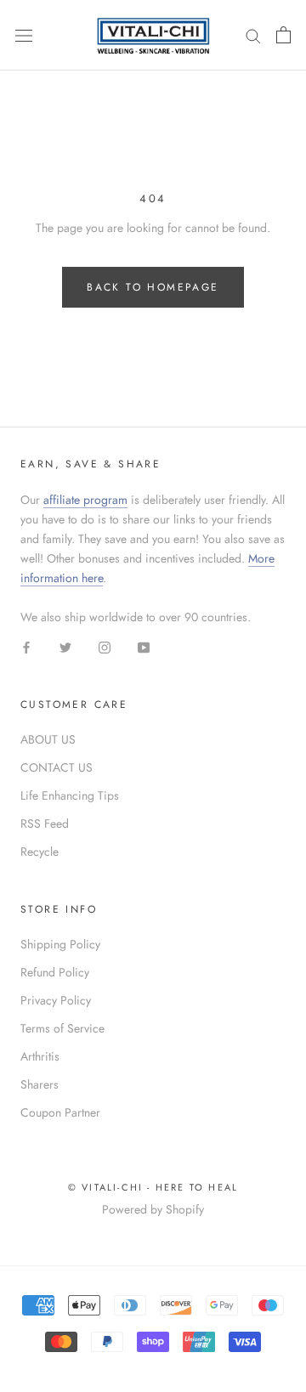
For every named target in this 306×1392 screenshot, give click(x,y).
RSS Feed (44, 823)
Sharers (39, 1084)
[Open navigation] (23, 35)
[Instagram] (104, 646)
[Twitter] (65, 646)
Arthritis (40, 1056)
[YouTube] (144, 646)
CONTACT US (56, 767)
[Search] (253, 35)
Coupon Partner (60, 1112)
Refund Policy (54, 972)
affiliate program (85, 499)
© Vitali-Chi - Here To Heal (153, 1187)
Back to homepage (152, 287)
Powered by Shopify (153, 1209)
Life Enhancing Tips (69, 795)
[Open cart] (283, 34)
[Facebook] (26, 646)
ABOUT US (48, 739)
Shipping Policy (60, 944)
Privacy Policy (55, 1000)
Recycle (39, 851)
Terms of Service (62, 1028)
